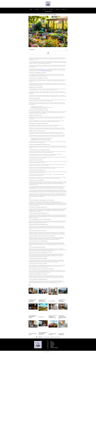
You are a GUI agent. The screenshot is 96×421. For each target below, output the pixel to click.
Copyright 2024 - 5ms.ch (48, 351)
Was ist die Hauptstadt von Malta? (52, 334)
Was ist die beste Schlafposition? (61, 334)
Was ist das (51, 9)
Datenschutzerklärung (48, 11)
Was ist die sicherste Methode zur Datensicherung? (62, 300)
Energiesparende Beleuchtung (46, 70)
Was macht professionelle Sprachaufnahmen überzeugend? (43, 333)
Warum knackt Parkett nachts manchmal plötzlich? (33, 316)
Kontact (63, 9)
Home (31, 9)
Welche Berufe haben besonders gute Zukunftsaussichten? (42, 300)
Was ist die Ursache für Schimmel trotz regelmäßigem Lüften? (53, 316)
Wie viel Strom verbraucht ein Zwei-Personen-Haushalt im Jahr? (62, 317)
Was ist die (44, 9)
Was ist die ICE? (41, 316)
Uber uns (57, 9)
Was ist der (37, 9)
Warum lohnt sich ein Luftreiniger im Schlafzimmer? (32, 300)
